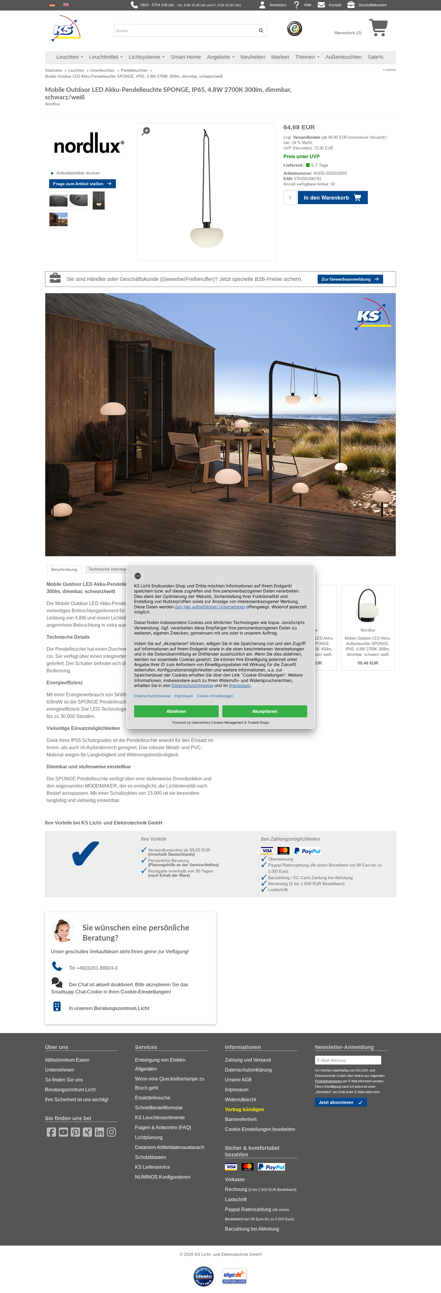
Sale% (375, 57)
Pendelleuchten (134, 70)
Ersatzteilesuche (152, 1097)
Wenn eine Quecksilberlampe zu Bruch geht (169, 1083)
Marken (280, 57)
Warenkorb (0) (348, 32)
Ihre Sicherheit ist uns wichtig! (76, 1099)
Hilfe (307, 5)
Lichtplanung (149, 1137)
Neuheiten (253, 57)
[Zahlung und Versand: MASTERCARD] (248, 1167)
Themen (305, 57)
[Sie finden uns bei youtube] (61, 1131)
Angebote (219, 57)
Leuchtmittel (104, 57)
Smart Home (186, 57)
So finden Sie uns (64, 1079)
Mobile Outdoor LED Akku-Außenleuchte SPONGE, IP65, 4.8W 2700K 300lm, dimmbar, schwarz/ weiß (368, 646)
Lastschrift (236, 1199)
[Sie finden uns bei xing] (85, 1131)
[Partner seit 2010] (204, 1275)
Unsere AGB (238, 1079)
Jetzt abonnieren (337, 1102)
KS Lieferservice (152, 1167)
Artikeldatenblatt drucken (78, 173)
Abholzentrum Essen (67, 1059)
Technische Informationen (112, 569)
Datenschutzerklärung (248, 1069)
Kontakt (335, 5)
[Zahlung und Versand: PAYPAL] (272, 1167)
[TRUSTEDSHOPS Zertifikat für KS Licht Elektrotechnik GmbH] (294, 28)
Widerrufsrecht (240, 1099)
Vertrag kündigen (244, 1109)
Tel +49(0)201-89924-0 (93, 968)
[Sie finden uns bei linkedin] (97, 1131)
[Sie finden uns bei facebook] (49, 1131)
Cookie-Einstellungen (145, 991)
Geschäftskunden (372, 5)
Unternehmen (59, 1069)
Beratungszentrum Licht (121, 1008)
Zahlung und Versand (248, 1059)
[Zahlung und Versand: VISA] (231, 1167)
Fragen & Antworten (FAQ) (163, 1127)
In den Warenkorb (327, 197)
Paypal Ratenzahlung (259, 1214)
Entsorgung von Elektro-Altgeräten (160, 1064)
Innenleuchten (102, 70)
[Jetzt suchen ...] (258, 30)
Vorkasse (235, 1179)
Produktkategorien (328, 1081)
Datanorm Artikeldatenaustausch (169, 1147)
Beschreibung (64, 569)
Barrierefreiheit (240, 1119)
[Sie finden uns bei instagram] (109, 1131)
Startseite (53, 70)
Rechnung (260, 1189)
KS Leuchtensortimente (160, 1117)
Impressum (236, 1089)
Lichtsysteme (145, 57)
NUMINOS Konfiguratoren (162, 1177)
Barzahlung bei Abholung (252, 1228)
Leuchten (68, 57)
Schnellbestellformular (159, 1107)
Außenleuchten (344, 57)
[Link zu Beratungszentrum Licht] (60, 1008)
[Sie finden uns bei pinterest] (73, 1131)
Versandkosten (306, 137)
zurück (391, 69)
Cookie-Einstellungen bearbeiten (260, 1129)
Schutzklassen (150, 1157)
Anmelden (278, 5)
